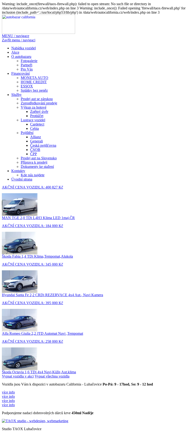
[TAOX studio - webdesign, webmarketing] (35, 421)
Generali (36, 141)
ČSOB (35, 150)
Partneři (26, 65)
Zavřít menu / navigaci (18, 40)
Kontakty (18, 171)
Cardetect (37, 124)
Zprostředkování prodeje (39, 103)
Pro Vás (27, 69)
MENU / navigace (15, 36)
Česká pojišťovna (43, 145)
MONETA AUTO (34, 78)
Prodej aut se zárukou (37, 99)
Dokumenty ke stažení (37, 167)
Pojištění (27, 133)
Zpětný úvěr (39, 112)
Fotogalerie (29, 61)
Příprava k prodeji (34, 162)
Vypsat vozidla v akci (18, 376)
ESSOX (27, 86)
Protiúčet (36, 116)
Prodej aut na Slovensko (39, 158)
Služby (16, 95)
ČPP (33, 154)
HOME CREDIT (34, 82)
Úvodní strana (21, 179)
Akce (15, 52)
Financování (20, 73)
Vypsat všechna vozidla (52, 376)
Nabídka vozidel (23, 48)
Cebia (34, 128)
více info (8, 392)
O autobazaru (21, 57)
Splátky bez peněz (34, 90)
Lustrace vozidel (33, 120)
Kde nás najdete (32, 175)
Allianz (35, 137)
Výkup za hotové (33, 107)
